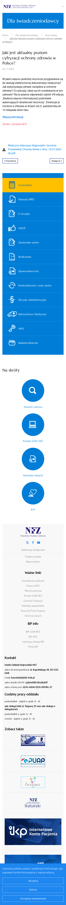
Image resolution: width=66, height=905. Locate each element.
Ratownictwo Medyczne (32, 314)
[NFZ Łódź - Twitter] (27, 542)
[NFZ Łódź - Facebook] (33, 542)
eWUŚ (21, 228)
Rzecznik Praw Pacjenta (33, 610)
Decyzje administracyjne (32, 299)
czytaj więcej (34, 740)
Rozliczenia (24, 256)
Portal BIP (33, 646)
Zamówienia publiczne (33, 580)
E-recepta (24, 213)
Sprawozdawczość (28, 271)
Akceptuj (33, 880)
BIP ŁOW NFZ (33, 631)
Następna (56, 160)
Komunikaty (25, 185)
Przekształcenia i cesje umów (35, 285)
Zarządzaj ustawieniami (33, 898)
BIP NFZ (33, 636)
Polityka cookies (33, 556)
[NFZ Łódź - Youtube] (38, 542)
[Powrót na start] (32, 6)
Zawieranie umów (28, 242)
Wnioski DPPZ (26, 199)
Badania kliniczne (28, 342)
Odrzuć (33, 889)
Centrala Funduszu (33, 600)
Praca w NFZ (33, 585)
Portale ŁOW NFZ (33, 595)
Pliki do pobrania (33, 590)
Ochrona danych (33, 615)
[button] (63, 6)
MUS (21, 328)
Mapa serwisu (33, 561)
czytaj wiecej (34, 782)
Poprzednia (11, 160)
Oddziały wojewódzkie (33, 605)
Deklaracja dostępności (33, 549)
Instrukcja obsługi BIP (33, 641)
